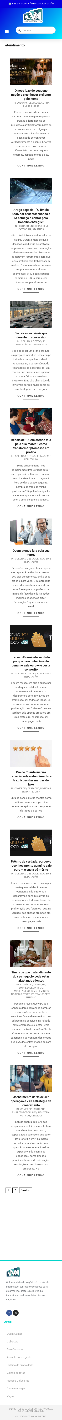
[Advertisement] (31, 1229)
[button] (6, 31)
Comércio (20, 788)
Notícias (36, 226)
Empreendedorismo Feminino (31, 991)
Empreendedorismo (31, 987)
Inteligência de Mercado (31, 344)
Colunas (22, 102)
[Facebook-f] (9, 1313)
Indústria (44, 1112)
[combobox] (36, 30)
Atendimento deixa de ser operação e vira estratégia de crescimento (31, 1101)
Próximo (25, 1190)
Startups (38, 229)
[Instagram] (16, 1313)
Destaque (34, 102)
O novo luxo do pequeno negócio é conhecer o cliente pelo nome (31, 95)
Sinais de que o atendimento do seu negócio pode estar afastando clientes (31, 976)
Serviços (37, 1115)
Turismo (31, 997)
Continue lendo (31, 165)
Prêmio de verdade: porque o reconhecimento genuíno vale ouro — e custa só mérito (31, 865)
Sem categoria (31, 791)
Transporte (42, 994)
